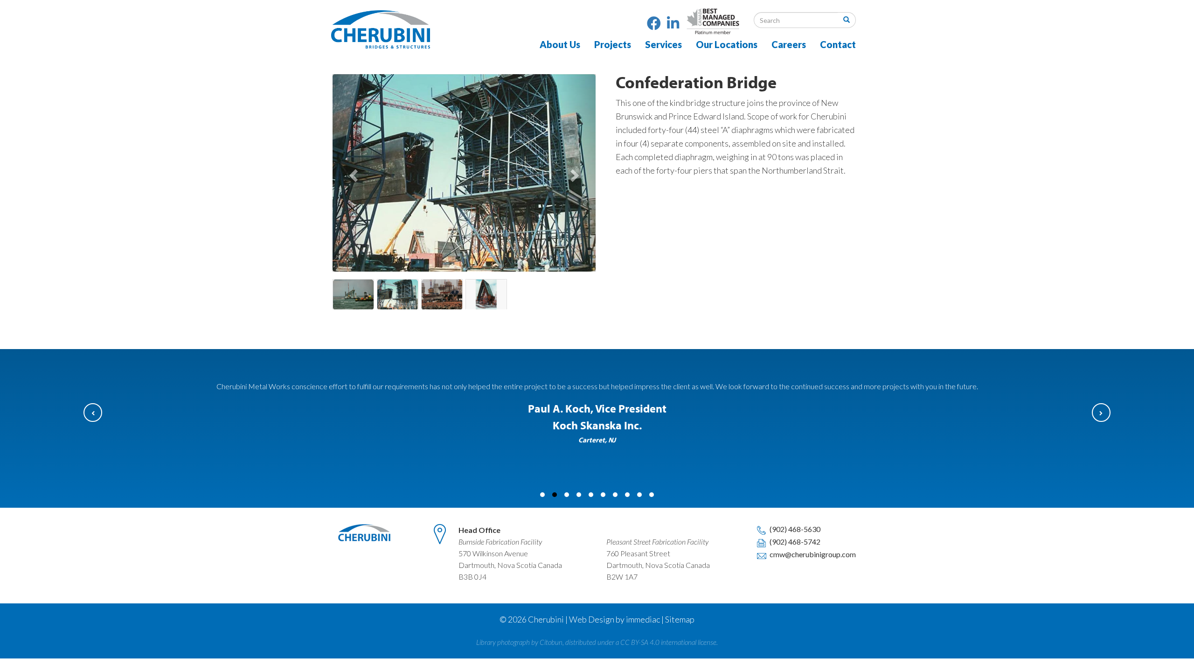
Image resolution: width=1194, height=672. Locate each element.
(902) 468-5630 (794, 529)
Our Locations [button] (726, 44)
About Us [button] (560, 44)
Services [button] (663, 44)
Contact (838, 44)
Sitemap (679, 619)
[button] (352, 173)
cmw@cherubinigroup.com (812, 554)
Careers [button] (788, 44)
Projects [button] (612, 44)
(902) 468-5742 (794, 541)
